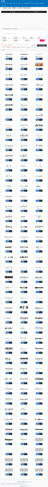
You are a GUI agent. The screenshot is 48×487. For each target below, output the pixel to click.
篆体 (14, 3)
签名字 (17, 3)
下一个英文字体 (35, 11)
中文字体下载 (42, 3)
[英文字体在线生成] (3, 1)
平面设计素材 (4, 5)
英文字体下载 (37, 3)
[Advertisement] (24, 20)
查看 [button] (7, 58)
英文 (8, 3)
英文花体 (11, 3)
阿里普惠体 (28, 3)
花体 (5, 3)
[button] (9, 54)
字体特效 (32, 3)
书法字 (22, 3)
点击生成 (42, 40)
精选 (19, 3)
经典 (24, 3)
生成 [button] (10, 58)
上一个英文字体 (12, 11)
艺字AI (3, 3)
